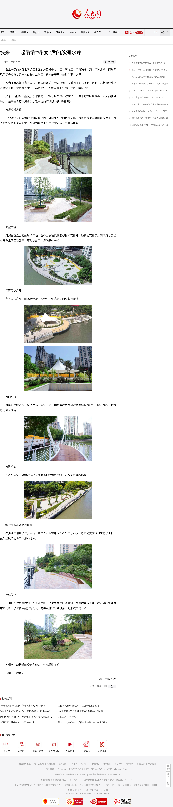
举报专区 (85, 32)
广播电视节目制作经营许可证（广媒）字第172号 (61, 780)
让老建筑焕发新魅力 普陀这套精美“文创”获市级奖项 (83, 722)
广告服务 (73, 764)
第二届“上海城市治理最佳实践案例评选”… (149, 77)
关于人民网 (39, 764)
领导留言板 (53, 751)
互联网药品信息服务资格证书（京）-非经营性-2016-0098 (108, 780)
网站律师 (129, 764)
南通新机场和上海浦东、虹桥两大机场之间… (151, 118)
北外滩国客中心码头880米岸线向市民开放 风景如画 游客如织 (29, 717)
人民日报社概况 (24, 764)
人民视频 (70, 751)
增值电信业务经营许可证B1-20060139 (104, 774)
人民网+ (22, 751)
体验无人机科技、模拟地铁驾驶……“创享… (150, 111)
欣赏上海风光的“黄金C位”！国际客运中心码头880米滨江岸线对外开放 (33, 711)
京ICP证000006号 (125, 785)
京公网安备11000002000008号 (146, 785)
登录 (166, 32)
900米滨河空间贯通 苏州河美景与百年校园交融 (80, 711)
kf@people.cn (61, 769)
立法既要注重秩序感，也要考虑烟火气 (18, 722)
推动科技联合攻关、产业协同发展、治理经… (151, 84)
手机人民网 (37, 751)
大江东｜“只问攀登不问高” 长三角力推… (149, 97)
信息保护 (141, 764)
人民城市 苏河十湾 (67, 717)
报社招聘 (51, 764)
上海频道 (13, 40)
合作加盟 (85, 764)
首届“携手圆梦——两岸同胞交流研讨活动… (150, 91)
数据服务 (107, 764)
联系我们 (152, 764)
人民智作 (102, 751)
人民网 (3, 40)
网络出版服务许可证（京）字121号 (102, 785)
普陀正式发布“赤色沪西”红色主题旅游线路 (78, 705)
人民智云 (86, 751)
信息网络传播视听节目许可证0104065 (30, 785)
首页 (2, 32)
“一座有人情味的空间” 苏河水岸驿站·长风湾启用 (23, 705)
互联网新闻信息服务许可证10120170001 (69, 774)
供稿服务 (96, 764)
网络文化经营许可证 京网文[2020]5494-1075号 (66, 785)
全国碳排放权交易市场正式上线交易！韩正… (151, 63)
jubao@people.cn (120, 769)
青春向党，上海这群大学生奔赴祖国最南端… (151, 104)
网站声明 (118, 764)
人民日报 (5, 751)
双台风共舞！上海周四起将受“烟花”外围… (149, 70)
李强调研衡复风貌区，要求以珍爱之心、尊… (151, 125)
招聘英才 (62, 764)
